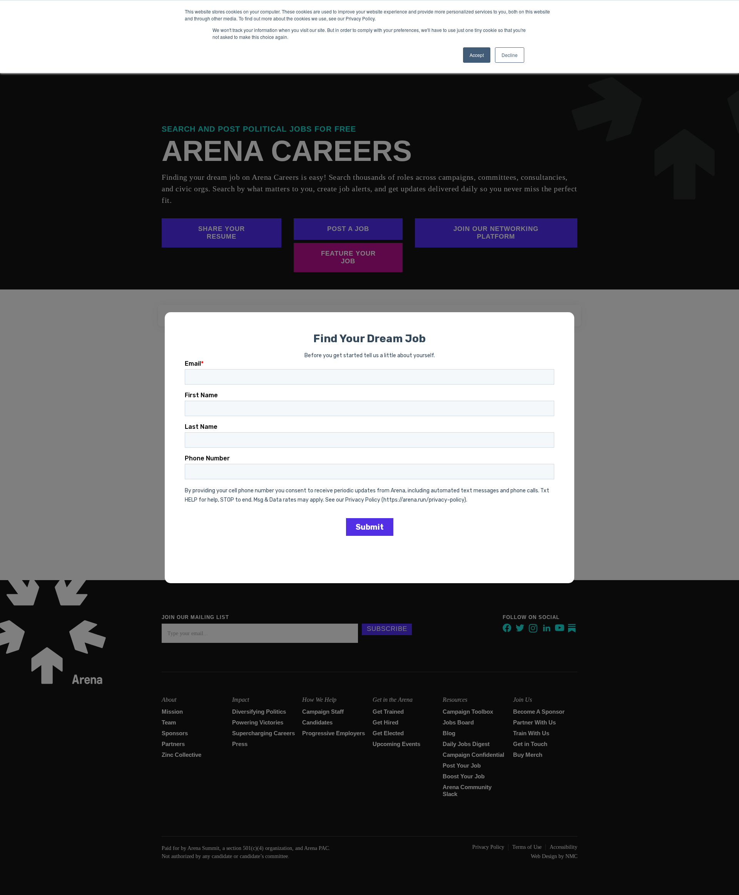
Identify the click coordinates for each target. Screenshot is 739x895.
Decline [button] (510, 55)
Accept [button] (477, 55)
